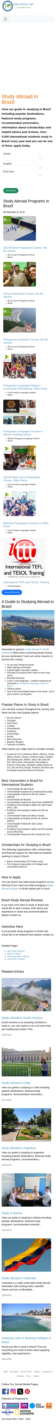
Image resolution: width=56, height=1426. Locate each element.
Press (28, 1376)
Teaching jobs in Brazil (18, 956)
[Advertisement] (28, 61)
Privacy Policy (26, 1372)
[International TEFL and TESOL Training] (24, 559)
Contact (36, 1376)
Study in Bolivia (12, 1213)
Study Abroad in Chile (16, 1083)
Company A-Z (47, 1372)
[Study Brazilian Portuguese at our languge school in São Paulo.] (19, 505)
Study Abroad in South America (22, 1018)
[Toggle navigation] (5, 19)
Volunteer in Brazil (16, 959)
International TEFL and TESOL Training (26, 582)
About (5, 1372)
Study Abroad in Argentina (19, 1148)
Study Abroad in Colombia (19, 1278)
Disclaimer (14, 1372)
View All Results (12, 592)
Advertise (20, 1376)
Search (37, 1372)
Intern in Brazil (14, 953)
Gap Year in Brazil (16, 951)
